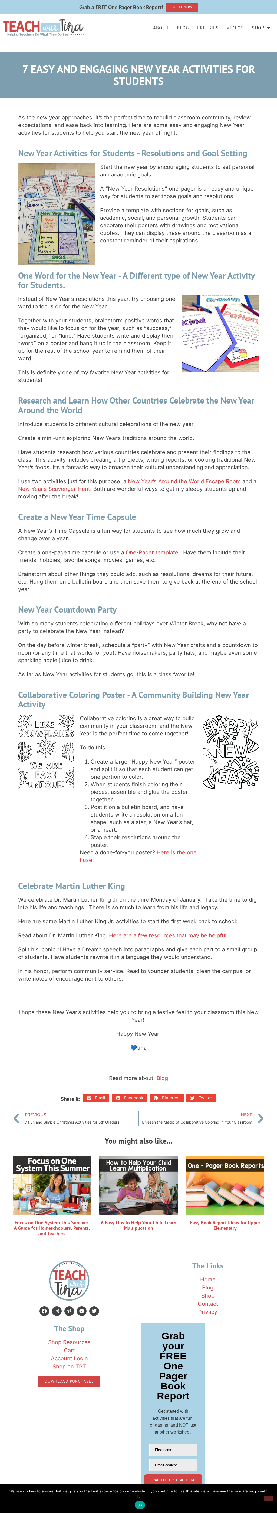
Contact (208, 1304)
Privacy (207, 1312)
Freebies (208, 28)
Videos (235, 28)
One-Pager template (152, 552)
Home (208, 1279)
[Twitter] (94, 1311)
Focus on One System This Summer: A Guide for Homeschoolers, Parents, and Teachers (52, 1228)
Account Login (69, 1358)
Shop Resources (69, 1342)
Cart (69, 1350)
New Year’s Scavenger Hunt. (55, 489)
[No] (268, 1498)
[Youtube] (82, 1311)
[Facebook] (44, 1311)
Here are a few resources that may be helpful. (168, 935)
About (161, 28)
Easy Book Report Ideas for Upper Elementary (225, 1225)
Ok (139, 1505)
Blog (183, 28)
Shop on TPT (69, 1366)
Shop (258, 28)
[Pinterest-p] (69, 1311)
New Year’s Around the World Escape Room (184, 481)
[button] (96, 1098)
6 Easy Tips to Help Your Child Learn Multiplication (138, 1225)
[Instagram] (57, 1311)
